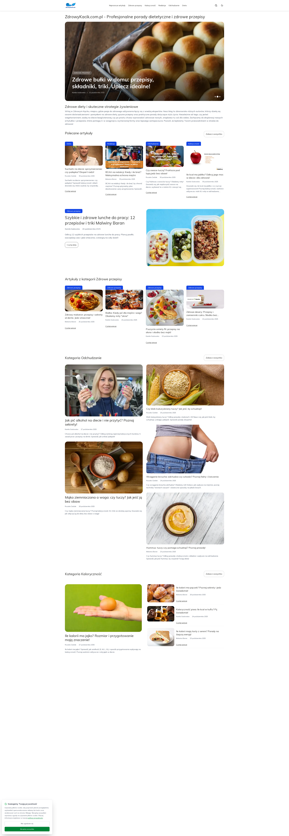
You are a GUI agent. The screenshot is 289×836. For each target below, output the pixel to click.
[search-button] (216, 5)
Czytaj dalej (71, 245)
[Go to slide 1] (215, 96)
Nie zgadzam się (27, 824)
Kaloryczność (150, 5)
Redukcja (162, 5)
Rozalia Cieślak (70, 176)
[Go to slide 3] (220, 97)
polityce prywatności (35, 818)
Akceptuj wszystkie (27, 829)
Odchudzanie (174, 5)
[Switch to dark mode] (222, 5)
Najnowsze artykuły (117, 5)
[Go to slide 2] (217, 96)
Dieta (184, 5)
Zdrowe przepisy (135, 5)
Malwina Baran (77, 93)
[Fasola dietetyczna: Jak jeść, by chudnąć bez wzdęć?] (144, 61)
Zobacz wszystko (214, 134)
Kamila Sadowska (193, 182)
